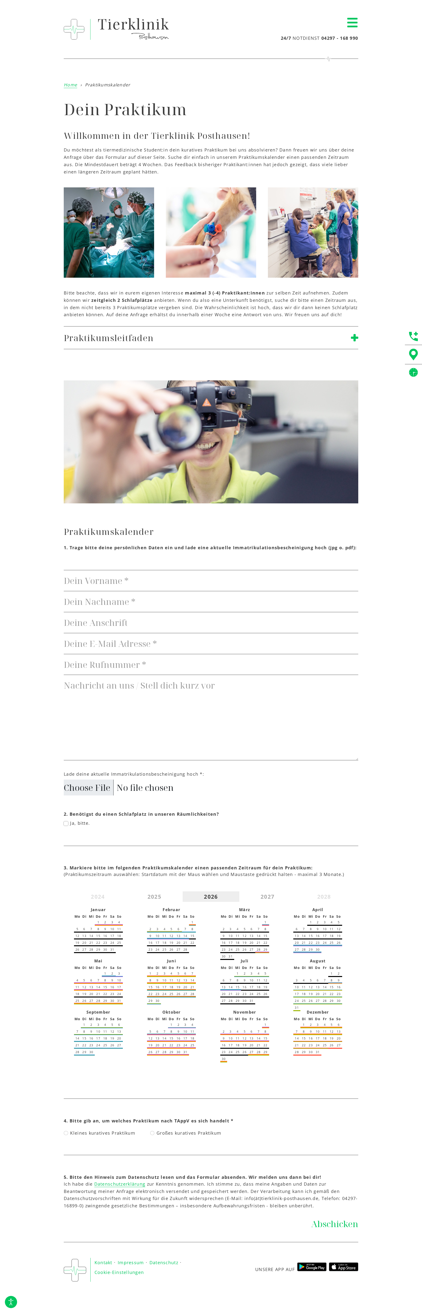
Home (70, 85)
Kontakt (103, 1262)
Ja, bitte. (80, 823)
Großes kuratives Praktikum (189, 1133)
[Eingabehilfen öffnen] (11, 1302)
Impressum (131, 1262)
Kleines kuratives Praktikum (102, 1133)
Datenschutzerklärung (120, 1184)
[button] (352, 23)
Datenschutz (163, 1262)
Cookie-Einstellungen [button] (119, 1272)
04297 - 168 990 (339, 38)
